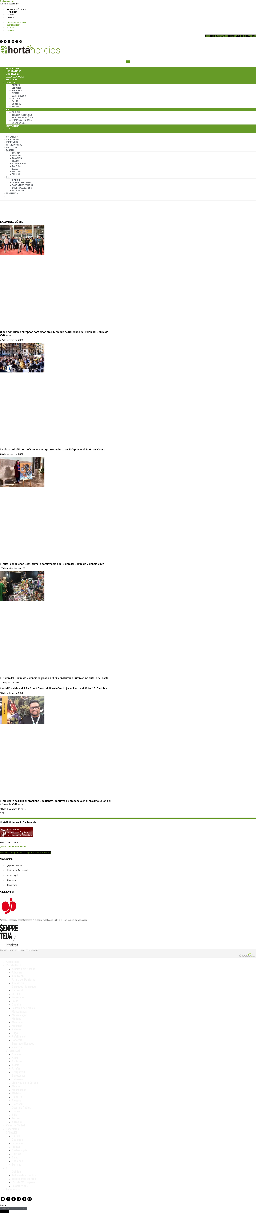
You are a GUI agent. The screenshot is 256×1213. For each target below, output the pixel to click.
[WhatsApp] (20, 41)
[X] (16, 41)
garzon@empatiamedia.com (13, 846)
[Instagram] (5, 41)
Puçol (15, 1033)
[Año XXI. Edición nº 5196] (17, 9)
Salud (15, 101)
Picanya (16, 1100)
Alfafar (16, 1068)
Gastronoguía (19, 96)
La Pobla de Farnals (23, 1008)
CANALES (11, 1132)
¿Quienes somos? (13, 12)
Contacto (11, 17)
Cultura (16, 85)
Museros (17, 1026)
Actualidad (12, 68)
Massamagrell (20, 1015)
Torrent (16, 1118)
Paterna (16, 1029)
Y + (7, 109)
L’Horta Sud (12, 73)
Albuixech (18, 976)
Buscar (9, 128)
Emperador (18, 997)
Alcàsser (17, 1061)
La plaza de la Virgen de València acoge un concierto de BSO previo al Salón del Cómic (52, 449)
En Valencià (12, 126)
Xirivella (17, 1122)
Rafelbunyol (19, 1036)
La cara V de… (18, 123)
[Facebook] (1, 41)
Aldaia (15, 1065)
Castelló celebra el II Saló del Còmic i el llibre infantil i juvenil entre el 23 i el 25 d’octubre (53, 688)
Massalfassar (20, 1011)
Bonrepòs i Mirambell (24, 986)
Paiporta (17, 1097)
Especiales (11, 79)
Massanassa (19, 1090)
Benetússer (18, 1075)
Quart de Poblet (21, 1107)
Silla (14, 1115)
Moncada (17, 1022)
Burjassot (17, 990)
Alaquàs (16, 1054)
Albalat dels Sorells (23, 969)
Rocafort (17, 1040)
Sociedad (16, 104)
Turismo (16, 106)
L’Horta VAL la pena (23, 1182)
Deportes (16, 88)
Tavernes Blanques (23, 1043)
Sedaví (16, 1111)
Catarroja (17, 1079)
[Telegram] (13, 41)
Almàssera (18, 983)
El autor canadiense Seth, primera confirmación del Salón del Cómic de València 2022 (52, 563)
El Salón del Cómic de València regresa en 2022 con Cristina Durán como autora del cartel (54, 678)
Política (16, 98)
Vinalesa (17, 1047)
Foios (15, 1001)
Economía (17, 90)
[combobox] (13, 1208)
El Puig (16, 994)
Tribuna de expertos (22, 115)
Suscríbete (11, 15)
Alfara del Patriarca (23, 979)
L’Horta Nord (13, 71)
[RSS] (9, 41)
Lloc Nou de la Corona (25, 1082)
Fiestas (15, 93)
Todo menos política (22, 117)
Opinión (16, 112)
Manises (17, 1086)
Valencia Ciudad (15, 76)
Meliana (16, 1018)
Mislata (16, 1093)
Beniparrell (18, 1072)
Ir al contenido (6, 1)
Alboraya (17, 972)
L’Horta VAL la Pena (22, 120)
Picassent (18, 1104)
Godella (16, 1004)
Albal (15, 1058)
